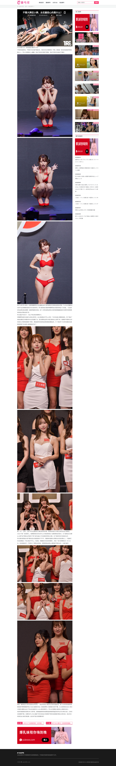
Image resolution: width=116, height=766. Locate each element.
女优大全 (55, 2)
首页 (26, 6)
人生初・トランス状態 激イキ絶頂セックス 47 (86, 203)
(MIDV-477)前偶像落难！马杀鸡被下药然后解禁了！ (33, 723)
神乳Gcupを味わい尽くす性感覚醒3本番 (85, 210)
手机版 (59, 15)
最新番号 (48, 2)
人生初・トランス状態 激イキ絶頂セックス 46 (86, 197)
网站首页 (41, 2)
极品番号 (62, 2)
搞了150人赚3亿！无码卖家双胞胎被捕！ (62, 723)
